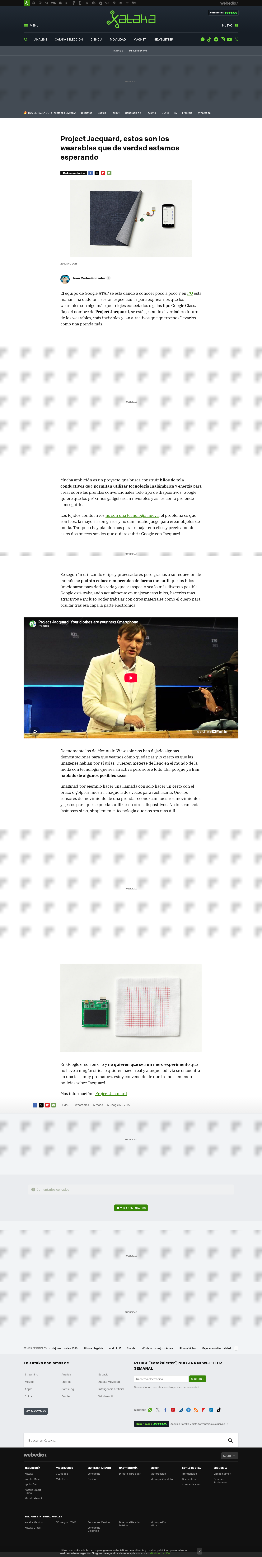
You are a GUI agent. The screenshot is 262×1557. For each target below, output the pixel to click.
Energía (66, 1382)
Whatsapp (204, 112)
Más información (160, 1553)
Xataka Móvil (32, 1479)
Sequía (102, 112)
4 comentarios (75, 173)
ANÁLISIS (40, 39)
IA (175, 112)
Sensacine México (99, 1522)
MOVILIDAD (118, 39)
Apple (28, 1389)
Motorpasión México (158, 1523)
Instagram (222, 39)
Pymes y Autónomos (220, 1480)
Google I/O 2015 (120, 1105)
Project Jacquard (111, 1093)
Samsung (68, 1389)
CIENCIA (96, 39)
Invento (151, 112)
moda (99, 1105)
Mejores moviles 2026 (64, 1348)
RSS (196, 1409)
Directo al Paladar (130, 1473)
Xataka (131, 19)
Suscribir (197, 1379)
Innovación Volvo (138, 50)
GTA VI (165, 112)
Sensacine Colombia (94, 1529)
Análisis (67, 1374)
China (28, 1396)
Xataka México (34, 1522)
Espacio (103, 1374)
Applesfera (31, 1484)
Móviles (29, 1382)
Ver (133, 1208)
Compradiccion (191, 1484)
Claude (131, 1348)
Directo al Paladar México (130, 1523)
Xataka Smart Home (33, 1491)
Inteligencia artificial (111, 1389)
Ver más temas (36, 1411)
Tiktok (209, 39)
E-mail (109, 173)
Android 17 (115, 1348)
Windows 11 (105, 1396)
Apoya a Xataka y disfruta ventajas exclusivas (198, 1423)
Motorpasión (158, 1473)
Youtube (229, 39)
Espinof (92, 1479)
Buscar (230, 1440)
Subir (227, 1455)
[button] (91, 278)
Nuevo (227, 25)
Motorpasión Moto (162, 1479)
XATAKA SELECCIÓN (69, 39)
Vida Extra (62, 1479)
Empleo (66, 1396)
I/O (190, 293)
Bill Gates (86, 112)
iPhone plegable (94, 1348)
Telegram (216, 39)
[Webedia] (35, 1454)
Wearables (82, 1105)
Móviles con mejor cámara (158, 1348)
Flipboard (103, 173)
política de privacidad (186, 1387)
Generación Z (133, 112)
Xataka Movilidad (109, 1382)
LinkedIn (211, 1409)
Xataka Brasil (32, 1527)
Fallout (115, 112)
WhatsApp (202, 39)
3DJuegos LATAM (66, 1522)
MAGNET (139, 39)
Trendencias (189, 1473)
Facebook (90, 173)
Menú (34, 25)
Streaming (31, 1374)
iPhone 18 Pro (188, 1348)
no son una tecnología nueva (132, 515)
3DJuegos (62, 1473)
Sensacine (94, 1473)
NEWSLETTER (163, 39)
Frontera (187, 112)
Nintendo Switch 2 (65, 112)
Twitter (236, 39)
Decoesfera (189, 1479)
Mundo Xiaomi (33, 1498)
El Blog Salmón (222, 1473)
